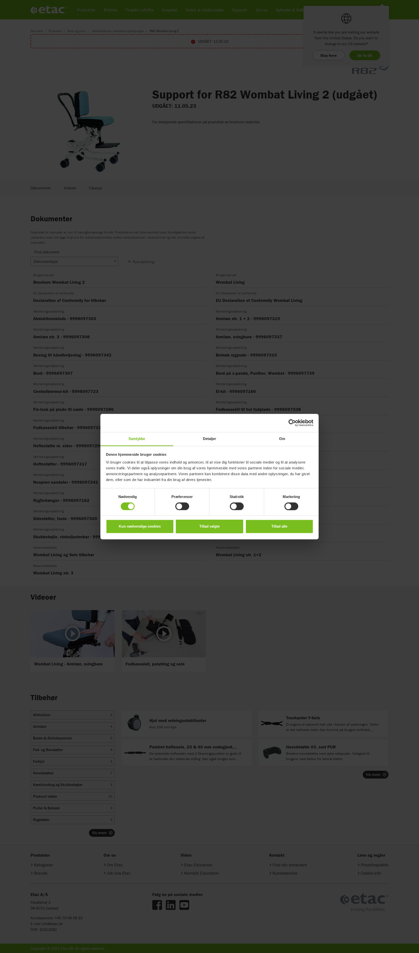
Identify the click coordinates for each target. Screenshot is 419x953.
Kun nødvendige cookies (140, 526)
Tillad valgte (209, 526)
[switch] (182, 506)
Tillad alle (279, 526)
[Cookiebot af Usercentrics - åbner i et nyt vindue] (292, 422)
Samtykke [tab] (137, 439)
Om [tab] (282, 439)
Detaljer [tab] (209, 439)
